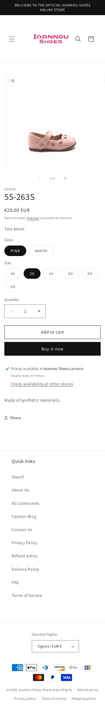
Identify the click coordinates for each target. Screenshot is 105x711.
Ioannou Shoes (30, 689)
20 (32, 273)
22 (73, 275)
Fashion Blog (24, 516)
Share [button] (15, 417)
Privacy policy (25, 698)
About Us (20, 490)
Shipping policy (84, 698)
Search (18, 476)
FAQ (15, 582)
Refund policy (25, 555)
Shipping (33, 218)
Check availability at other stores (42, 384)
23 (93, 275)
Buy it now (52, 349)
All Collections (25, 503)
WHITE (44, 252)
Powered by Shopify (57, 689)
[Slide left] (39, 178)
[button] (11, 39)
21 (54, 275)
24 (15, 288)
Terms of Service (27, 595)
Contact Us (22, 529)
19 (15, 275)
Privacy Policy (24, 542)
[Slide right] (65, 178)
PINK (15, 250)
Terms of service (54, 698)
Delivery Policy (25, 569)
